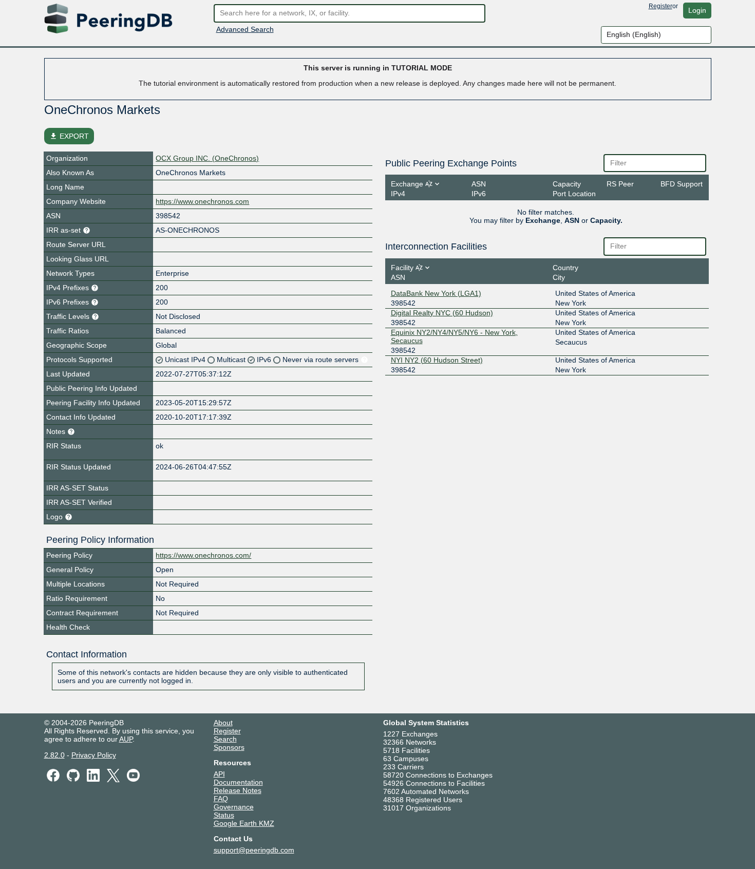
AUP (126, 739)
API (219, 774)
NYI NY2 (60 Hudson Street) (437, 360)
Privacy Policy (93, 755)
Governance (234, 807)
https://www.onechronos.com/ (203, 555)
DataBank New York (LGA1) (436, 293)
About (223, 723)
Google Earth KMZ (244, 823)
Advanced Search (245, 29)
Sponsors (229, 747)
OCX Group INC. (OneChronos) (207, 158)
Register (660, 6)
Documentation (238, 782)
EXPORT (69, 136)
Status (224, 815)
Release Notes (237, 790)
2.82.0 (54, 755)
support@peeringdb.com (254, 850)
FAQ (221, 799)
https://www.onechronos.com (202, 201)
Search (225, 739)
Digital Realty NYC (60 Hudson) (442, 313)
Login (697, 10)
